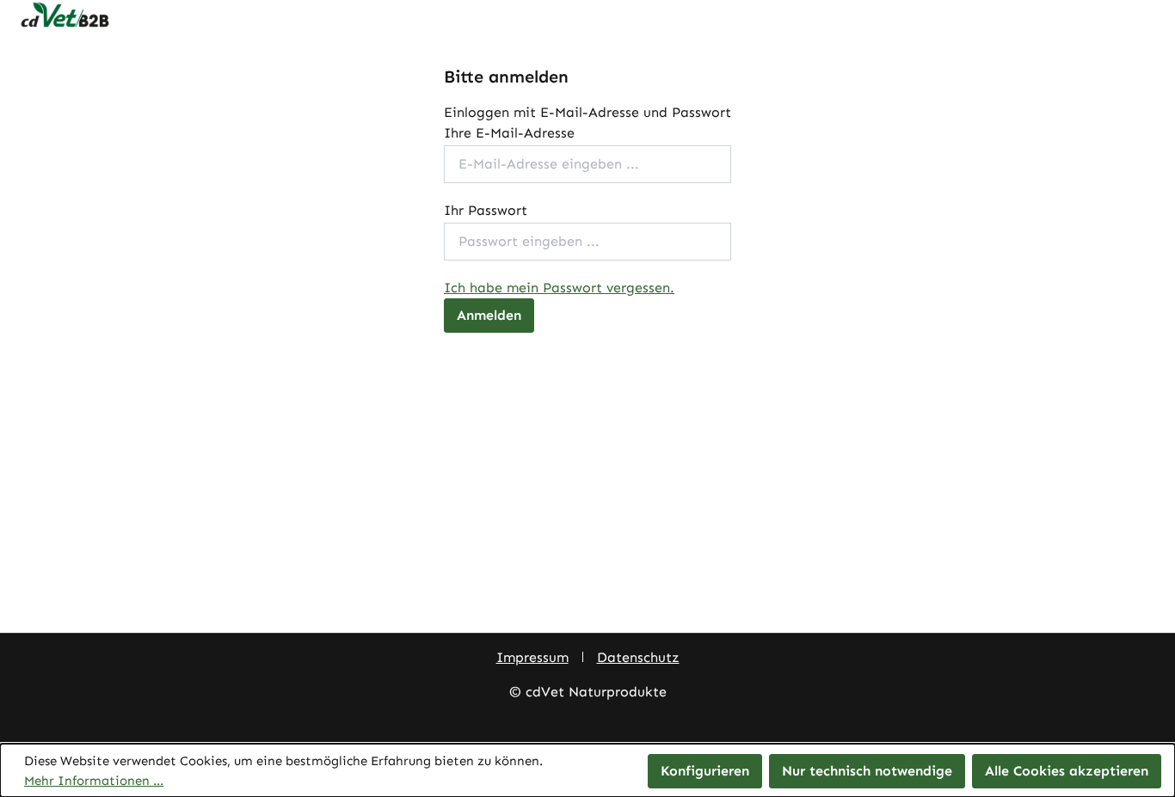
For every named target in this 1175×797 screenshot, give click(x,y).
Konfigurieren (705, 771)
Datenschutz (638, 657)
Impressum (532, 657)
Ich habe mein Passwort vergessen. (559, 287)
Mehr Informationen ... (93, 780)
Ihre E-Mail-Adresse (509, 133)
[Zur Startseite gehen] (587, 15)
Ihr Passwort (485, 210)
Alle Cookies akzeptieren (1066, 771)
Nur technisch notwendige (867, 771)
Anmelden (489, 315)
